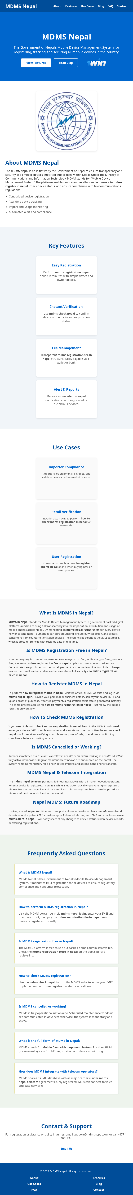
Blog (101, 6)
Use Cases (87, 6)
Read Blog (66, 63)
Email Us (66, 1149)
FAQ (110, 6)
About (57, 6)
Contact (122, 6)
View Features (36, 63)
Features (71, 6)
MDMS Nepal (21, 6)
